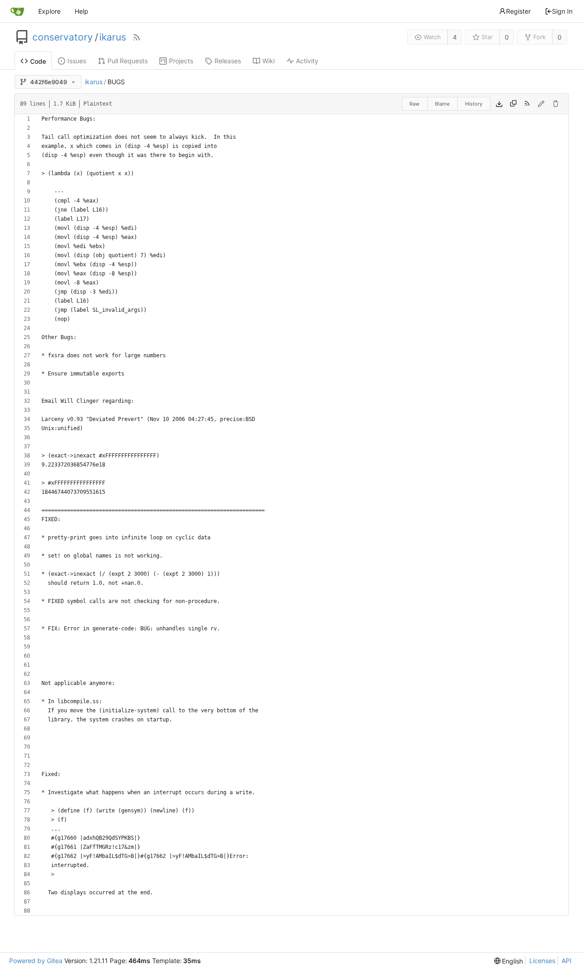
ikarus (112, 37)
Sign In (562, 11)
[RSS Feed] (137, 37)
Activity (307, 61)
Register (518, 11)
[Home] (17, 11)
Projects (181, 61)
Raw (414, 104)
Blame (442, 104)
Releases (228, 61)
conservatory (62, 37)
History (473, 104)
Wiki (268, 61)
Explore (49, 11)
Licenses (542, 960)
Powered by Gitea (35, 960)
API (567, 960)
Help (81, 11)
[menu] (508, 961)
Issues (76, 61)
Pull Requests (127, 61)
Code (38, 61)
